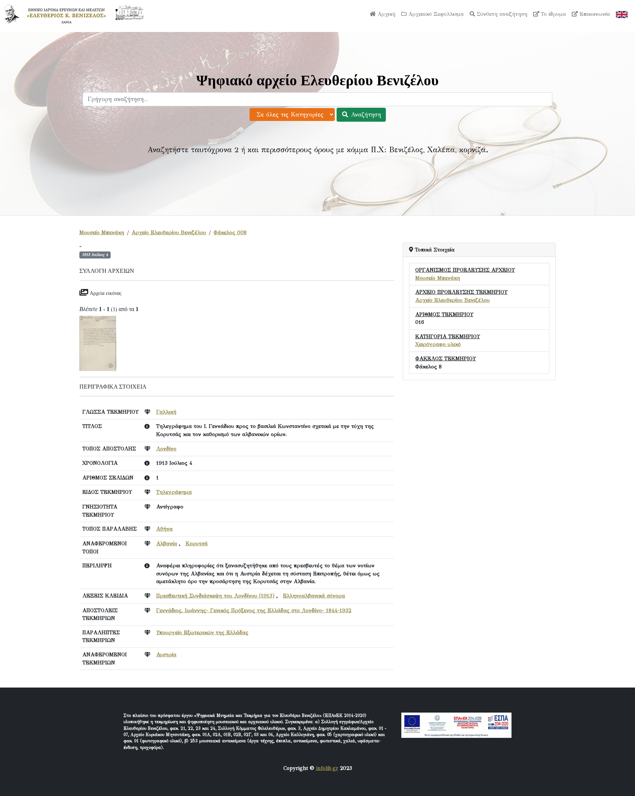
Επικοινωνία (594, 14)
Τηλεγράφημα (174, 492)
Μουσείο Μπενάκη (101, 232)
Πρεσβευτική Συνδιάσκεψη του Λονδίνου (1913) (215, 595)
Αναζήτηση (365, 114)
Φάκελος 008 (230, 232)
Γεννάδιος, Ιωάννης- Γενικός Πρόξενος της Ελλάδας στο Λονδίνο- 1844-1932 (253, 610)
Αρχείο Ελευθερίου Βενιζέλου (169, 232)
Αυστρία (166, 654)
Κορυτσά (197, 543)
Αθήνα (164, 528)
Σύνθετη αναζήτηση (501, 14)
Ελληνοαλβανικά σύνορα (314, 595)
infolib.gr (327, 768)
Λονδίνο (166, 448)
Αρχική (385, 14)
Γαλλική (166, 411)
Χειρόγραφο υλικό (438, 344)
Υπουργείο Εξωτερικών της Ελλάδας (202, 632)
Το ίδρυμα (552, 14)
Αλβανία (166, 543)
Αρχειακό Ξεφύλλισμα (435, 14)
